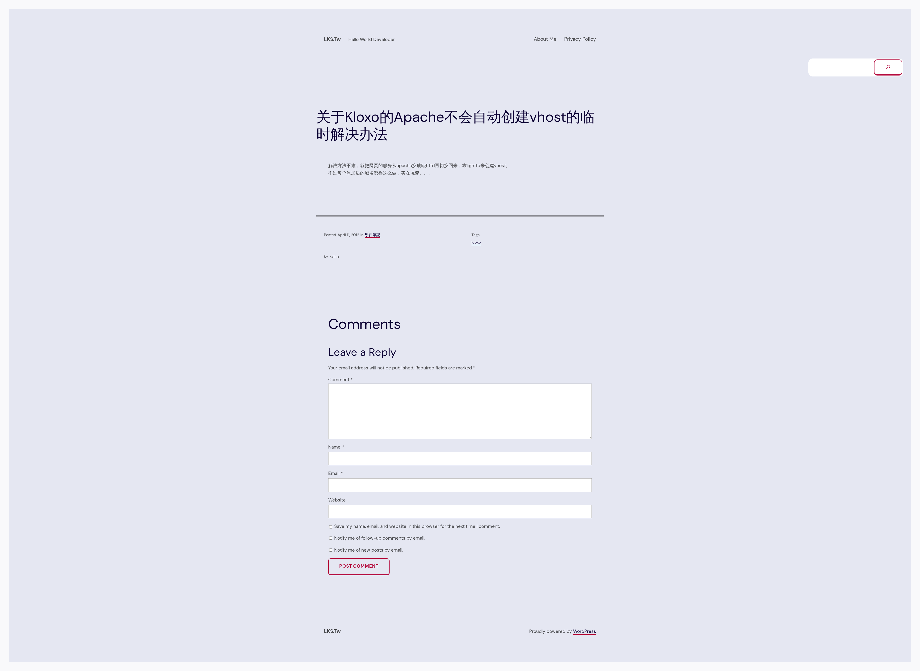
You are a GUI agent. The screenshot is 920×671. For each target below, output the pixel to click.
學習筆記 (372, 234)
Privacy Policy (580, 39)
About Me (545, 39)
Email (335, 473)
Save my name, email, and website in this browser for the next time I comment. (417, 526)
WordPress (584, 631)
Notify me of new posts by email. (368, 550)
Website (337, 500)
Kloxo (476, 242)
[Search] (888, 67)
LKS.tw (332, 39)
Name (336, 447)
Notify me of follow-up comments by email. (379, 538)
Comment (340, 380)
